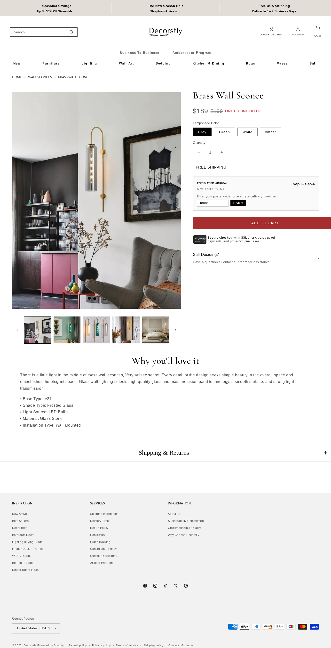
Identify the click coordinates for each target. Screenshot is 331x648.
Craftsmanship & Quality (184, 528)
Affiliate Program (101, 563)
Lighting (89, 63)
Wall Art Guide (22, 556)
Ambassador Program (192, 53)
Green (224, 132)
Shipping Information (104, 514)
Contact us (97, 535)
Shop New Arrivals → (165, 11)
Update (238, 203)
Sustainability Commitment (186, 521)
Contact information (181, 645)
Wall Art (126, 63)
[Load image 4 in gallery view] (126, 330)
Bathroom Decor (23, 535)
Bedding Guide (22, 563)
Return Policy (99, 528)
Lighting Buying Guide (27, 542)
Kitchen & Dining (208, 63)
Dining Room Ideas (25, 570)
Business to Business (139, 53)
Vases (282, 63)
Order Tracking (100, 542)
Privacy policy (101, 645)
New (17, 63)
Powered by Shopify (50, 645)
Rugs (250, 63)
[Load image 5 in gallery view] (155, 330)
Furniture (51, 63)
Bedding (163, 63)
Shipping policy (153, 645)
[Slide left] (17, 329)
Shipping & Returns (164, 452)
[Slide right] (175, 329)
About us (174, 514)
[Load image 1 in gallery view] (37, 330)
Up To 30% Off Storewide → (57, 11)
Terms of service (127, 645)
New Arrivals (20, 514)
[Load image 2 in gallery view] (67, 330)
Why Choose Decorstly (183, 535)
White (247, 132)
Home (17, 77)
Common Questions (103, 556)
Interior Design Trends (27, 549)
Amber (270, 132)
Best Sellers (20, 521)
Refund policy (78, 645)
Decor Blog (19, 528)
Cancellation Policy (103, 549)
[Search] (71, 32)
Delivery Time (99, 521)
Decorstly (30, 645)
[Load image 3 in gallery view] (96, 330)
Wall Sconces (40, 77)
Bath (313, 63)
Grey (202, 132)
